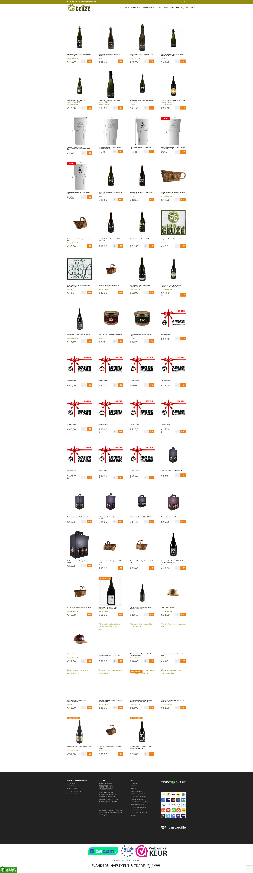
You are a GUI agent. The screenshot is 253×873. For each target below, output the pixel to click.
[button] (89, 61)
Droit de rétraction (137, 799)
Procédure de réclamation (139, 802)
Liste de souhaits (136, 791)
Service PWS (73, 788)
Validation (134, 788)
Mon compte (169, 7)
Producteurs (147, 7)
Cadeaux (134, 7)
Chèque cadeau (73, 794)
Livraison (72, 786)
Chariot (133, 786)
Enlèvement (72, 783)
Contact (133, 815)
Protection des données (138, 807)
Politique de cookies (137, 810)
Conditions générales (138, 794)
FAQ (158, 7)
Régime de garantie (137, 804)
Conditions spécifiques (138, 796)
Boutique (123, 7)
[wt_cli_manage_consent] (139, 812)
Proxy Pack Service (75, 791)
